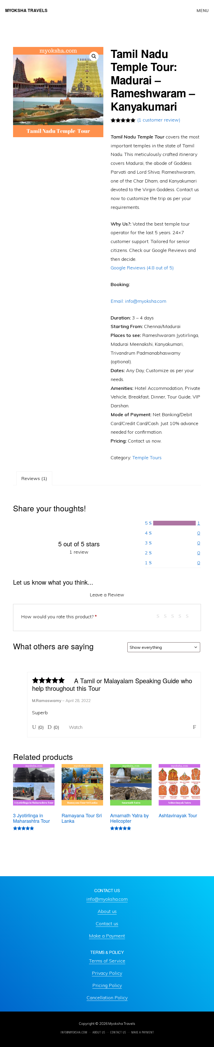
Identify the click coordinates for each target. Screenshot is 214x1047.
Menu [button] (203, 10)
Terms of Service (107, 961)
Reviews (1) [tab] (34, 478)
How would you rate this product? (59, 617)
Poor (160, 615)
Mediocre (167, 615)
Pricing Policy (107, 985)
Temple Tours (147, 458)
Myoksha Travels (26, 10)
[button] (94, 56)
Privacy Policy (107, 973)
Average (174, 615)
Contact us (107, 924)
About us (107, 911)
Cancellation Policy (107, 998)
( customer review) (158, 120)
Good (182, 615)
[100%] (174, 523)
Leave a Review (107, 595)
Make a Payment (107, 936)
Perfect (189, 615)
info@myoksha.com (107, 899)
